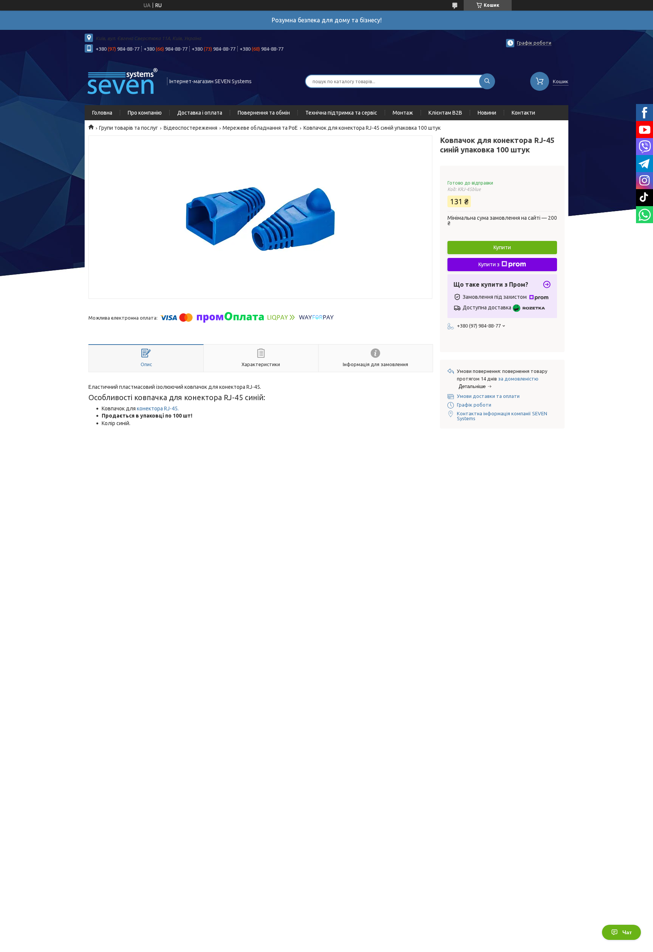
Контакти (523, 112)
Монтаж (403, 112)
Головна (102, 112)
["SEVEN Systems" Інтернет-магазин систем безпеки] (122, 80)
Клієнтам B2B (445, 112)
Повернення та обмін (264, 112)
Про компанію (145, 112)
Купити (502, 247)
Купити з (489, 264)
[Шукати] (487, 81)
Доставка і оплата (199, 112)
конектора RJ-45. (158, 408)
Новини (487, 112)
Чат (627, 932)
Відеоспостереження (190, 128)
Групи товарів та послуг (128, 128)
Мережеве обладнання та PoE (260, 128)
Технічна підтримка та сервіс (341, 112)
